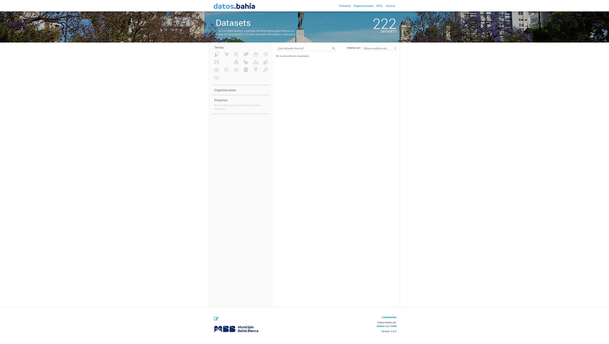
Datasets (345, 6)
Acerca (390, 6)
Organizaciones (363, 6)
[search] (333, 48)
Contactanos (389, 317)
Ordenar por (353, 47)
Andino (381, 326)
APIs (379, 6)
